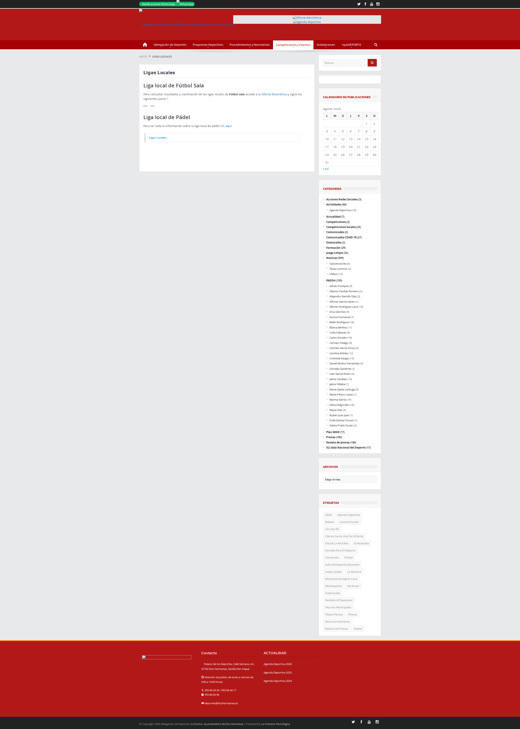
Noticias (331, 258)
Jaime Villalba (337, 384)
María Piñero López (341, 394)
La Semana (354, 571)
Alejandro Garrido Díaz (342, 296)
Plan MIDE (332, 432)
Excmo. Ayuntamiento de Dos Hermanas (218, 724)
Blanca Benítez (338, 327)
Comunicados (335, 232)
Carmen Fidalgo (338, 343)
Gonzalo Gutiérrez (340, 368)
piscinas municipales (338, 607)
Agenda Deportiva (340, 210)
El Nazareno (361, 543)
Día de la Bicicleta (337, 543)
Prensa (330, 437)
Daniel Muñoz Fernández (344, 363)
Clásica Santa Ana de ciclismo (344, 536)
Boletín (329, 522)
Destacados (333, 242)
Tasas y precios (338, 269)
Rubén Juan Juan (339, 415)
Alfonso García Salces (342, 301)
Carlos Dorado (338, 337)
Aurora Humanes (339, 317)
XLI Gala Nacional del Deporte (346, 447)
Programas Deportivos (208, 45)
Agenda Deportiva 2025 (278, 672)
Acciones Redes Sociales (342, 199)
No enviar (353, 586)
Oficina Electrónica (274, 94)
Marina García (337, 399)
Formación (333, 248)
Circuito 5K (332, 529)
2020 (328, 514)
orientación (332, 593)
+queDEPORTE (351, 45)
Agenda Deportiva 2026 (278, 664)
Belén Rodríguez (339, 322)
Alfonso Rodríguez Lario (343, 307)
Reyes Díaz (335, 410)
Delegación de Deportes (170, 45)
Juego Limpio (334, 253)
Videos (333, 274)
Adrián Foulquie (339, 286)
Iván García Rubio (340, 374)
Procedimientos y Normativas (250, 45)
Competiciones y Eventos (293, 45)
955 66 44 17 (228, 690)
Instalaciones (326, 45)
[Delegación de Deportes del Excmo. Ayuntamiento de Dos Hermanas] (166, 664)
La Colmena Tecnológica (275, 724)
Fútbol (348, 557)
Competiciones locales (341, 227)
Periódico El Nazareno (338, 600)
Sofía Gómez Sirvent (341, 420)
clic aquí (226, 126)
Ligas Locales (158, 137)
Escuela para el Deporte (340, 550)
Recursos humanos (337, 621)
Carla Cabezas (337, 332)
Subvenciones (337, 263)
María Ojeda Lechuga (342, 389)
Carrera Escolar (349, 522)
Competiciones (336, 222)
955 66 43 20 (212, 690)
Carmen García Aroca (342, 348)
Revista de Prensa (336, 628)
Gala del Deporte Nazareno (342, 564)
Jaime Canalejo (338, 379)
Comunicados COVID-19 (341, 237)
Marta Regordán (339, 405)
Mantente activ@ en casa (341, 578)
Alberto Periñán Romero (344, 291)
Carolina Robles (338, 353)
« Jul (326, 169)
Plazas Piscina (334, 614)
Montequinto (333, 586)
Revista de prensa (338, 442)
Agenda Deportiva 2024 (278, 681)
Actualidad (333, 216)
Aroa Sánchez (337, 312)
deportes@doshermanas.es (221, 703)
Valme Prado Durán (341, 425)
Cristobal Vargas (339, 358)
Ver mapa (243, 669)
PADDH (331, 280)
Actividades (333, 204)
